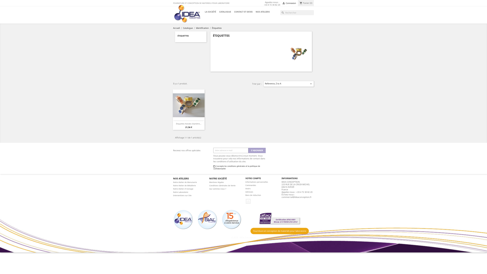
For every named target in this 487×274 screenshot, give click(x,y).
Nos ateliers (263, 11)
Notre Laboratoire (180, 192)
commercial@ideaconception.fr (297, 197)
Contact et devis (243, 11)
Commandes (250, 185)
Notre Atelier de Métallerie (184, 185)
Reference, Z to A (289, 83)
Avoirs (248, 188)
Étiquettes (183, 36)
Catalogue (225, 11)
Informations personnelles (256, 182)
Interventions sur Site (182, 195)
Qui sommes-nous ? (217, 189)
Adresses (249, 192)
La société (210, 11)
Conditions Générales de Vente (222, 185)
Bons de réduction (253, 195)
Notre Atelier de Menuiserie (185, 182)
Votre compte (253, 178)
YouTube (248, 201)
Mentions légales (216, 182)
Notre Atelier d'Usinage (183, 189)
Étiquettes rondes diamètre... (188, 124)
